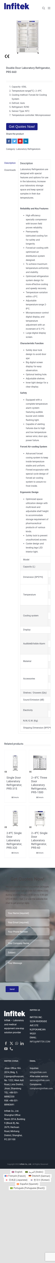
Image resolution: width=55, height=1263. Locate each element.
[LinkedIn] (22, 1043)
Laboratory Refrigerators (28, 149)
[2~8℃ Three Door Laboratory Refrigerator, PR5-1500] (40, 762)
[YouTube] (6, 1048)
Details (16, 797)
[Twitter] (11, 1043)
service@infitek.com (40, 1080)
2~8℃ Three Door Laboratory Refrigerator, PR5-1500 (39, 785)
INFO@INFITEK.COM (40, 1041)
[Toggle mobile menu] (49, 8)
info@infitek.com (38, 1072)
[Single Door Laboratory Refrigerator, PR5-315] (15, 762)
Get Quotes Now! (22, 126)
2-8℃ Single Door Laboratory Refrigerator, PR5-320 (14, 840)
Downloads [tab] (10, 170)
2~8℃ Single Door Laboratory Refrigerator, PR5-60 (39, 840)
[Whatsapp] (16, 1043)
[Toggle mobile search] (43, 8)
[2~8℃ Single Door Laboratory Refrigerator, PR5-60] (40, 817)
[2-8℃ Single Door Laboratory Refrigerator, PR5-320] (15, 817)
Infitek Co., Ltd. (25, 1164)
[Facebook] (6, 1043)
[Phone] (11, 1048)
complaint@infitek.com (41, 1088)
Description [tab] (10, 163)
